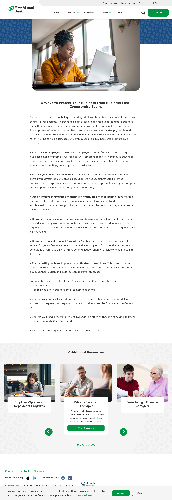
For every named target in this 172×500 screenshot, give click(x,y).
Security (39, 471)
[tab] (78, 445)
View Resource (86, 428)
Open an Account (110, 3)
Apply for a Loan (128, 3)
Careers (9, 471)
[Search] (143, 12)
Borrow (72, 12)
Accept (121, 493)
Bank (57, 12)
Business (89, 12)
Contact (142, 3)
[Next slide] (123, 432)
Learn (105, 12)
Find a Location (161, 3)
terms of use (84, 495)
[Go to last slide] (49, 432)
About (120, 12)
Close (140, 493)
